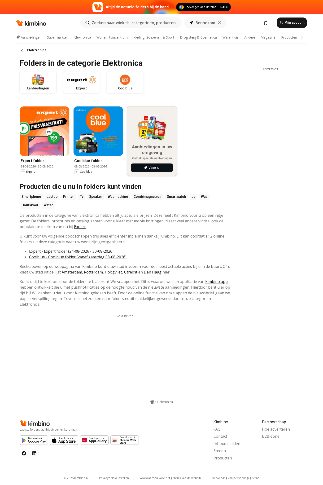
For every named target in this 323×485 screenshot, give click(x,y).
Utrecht (130, 272)
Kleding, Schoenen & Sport (153, 37)
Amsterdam (72, 272)
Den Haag (153, 272)
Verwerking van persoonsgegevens (235, 478)
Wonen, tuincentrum (112, 37)
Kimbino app (216, 281)
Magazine (268, 37)
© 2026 (76, 478)
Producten (289, 37)
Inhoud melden (227, 443)
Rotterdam (93, 272)
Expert (80, 226)
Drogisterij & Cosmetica (198, 37)
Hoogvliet (113, 272)
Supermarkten (58, 37)
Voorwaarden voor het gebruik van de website (171, 478)
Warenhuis (231, 37)
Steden (220, 450)
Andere (249, 37)
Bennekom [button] (205, 22)
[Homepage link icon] (152, 402)
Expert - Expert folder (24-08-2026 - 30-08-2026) (71, 251)
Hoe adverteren (276, 429)
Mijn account (294, 22)
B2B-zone (270, 436)
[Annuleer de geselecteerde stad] (219, 22)
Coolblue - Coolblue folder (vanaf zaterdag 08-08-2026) (78, 257)
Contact (220, 436)
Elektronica (82, 37)
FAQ (217, 429)
